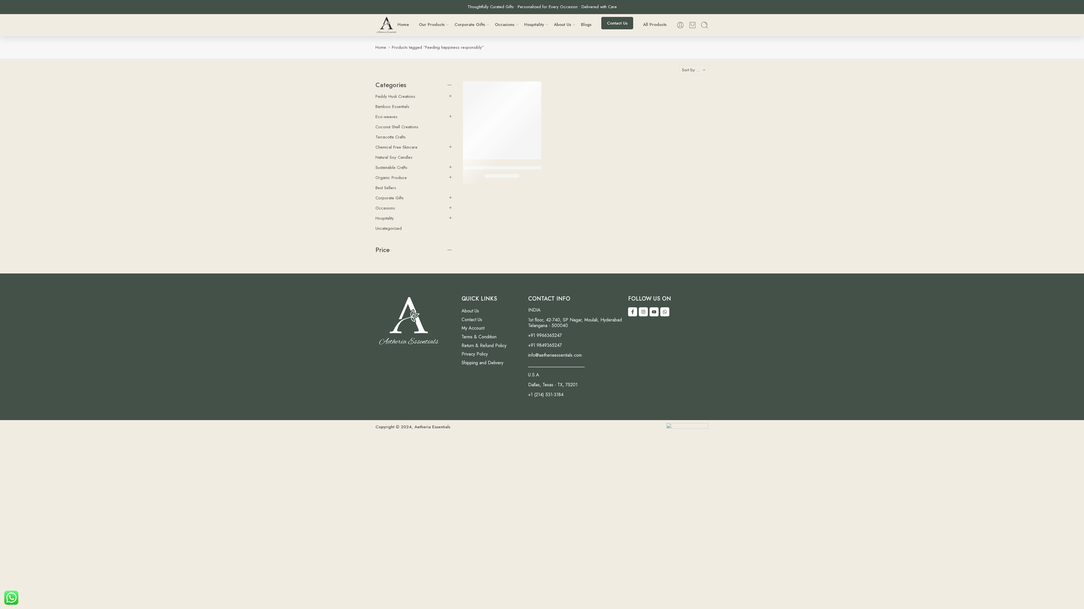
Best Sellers (385, 188)
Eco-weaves (386, 117)
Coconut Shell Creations (396, 127)
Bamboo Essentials (392, 106)
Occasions (385, 208)
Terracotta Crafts (390, 137)
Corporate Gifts (389, 198)
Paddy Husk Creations (395, 96)
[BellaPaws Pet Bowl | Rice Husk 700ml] (502, 120)
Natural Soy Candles (393, 157)
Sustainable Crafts (391, 167)
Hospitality (384, 218)
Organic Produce (391, 177)
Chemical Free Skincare (396, 147)
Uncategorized (388, 228)
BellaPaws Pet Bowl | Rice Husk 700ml (504, 167)
